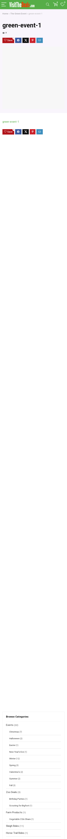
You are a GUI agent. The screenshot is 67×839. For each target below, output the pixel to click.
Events (9, 725)
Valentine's (14, 772)
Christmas (14, 731)
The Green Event (18, 13)
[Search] (48, 4)
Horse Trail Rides (15, 832)
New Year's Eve (16, 751)
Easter (12, 745)
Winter (12, 758)
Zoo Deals (11, 792)
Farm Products (14, 812)
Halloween (14, 738)
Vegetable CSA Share (20, 819)
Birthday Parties (17, 799)
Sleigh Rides (12, 825)
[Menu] (4, 4)
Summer (13, 778)
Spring (12, 765)
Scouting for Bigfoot (19, 805)
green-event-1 (10, 121)
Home (5, 13)
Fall (11, 785)
